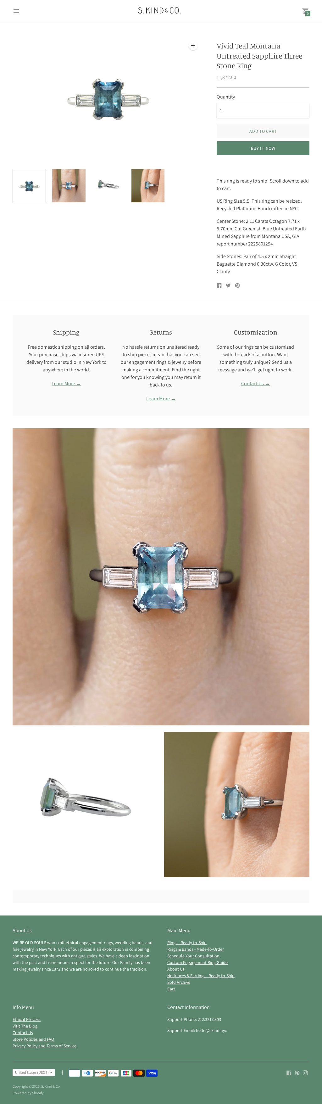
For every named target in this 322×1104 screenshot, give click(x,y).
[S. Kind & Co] (159, 11)
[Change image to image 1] (29, 186)
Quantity (226, 97)
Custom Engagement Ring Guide (197, 962)
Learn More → (66, 383)
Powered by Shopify (28, 1092)
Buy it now (263, 148)
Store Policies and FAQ (33, 1039)
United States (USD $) (32, 1072)
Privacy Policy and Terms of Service (44, 1046)
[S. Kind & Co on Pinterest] (297, 1072)
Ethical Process (27, 1019)
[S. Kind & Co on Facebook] (288, 1072)
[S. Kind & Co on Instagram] (305, 1072)
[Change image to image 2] (69, 186)
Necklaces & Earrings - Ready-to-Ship (201, 975)
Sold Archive (178, 982)
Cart (171, 989)
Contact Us (23, 1032)
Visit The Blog (25, 1026)
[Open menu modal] (16, 11)
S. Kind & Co (50, 1086)
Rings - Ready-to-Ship (187, 942)
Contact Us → (255, 383)
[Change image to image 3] (108, 186)
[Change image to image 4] (148, 186)
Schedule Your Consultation (193, 956)
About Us (176, 969)
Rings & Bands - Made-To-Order (195, 949)
